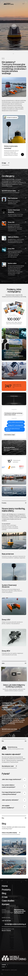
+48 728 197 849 (6, 920)
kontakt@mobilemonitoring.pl (15, 924)
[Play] (14, 674)
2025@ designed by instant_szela (9, 969)
